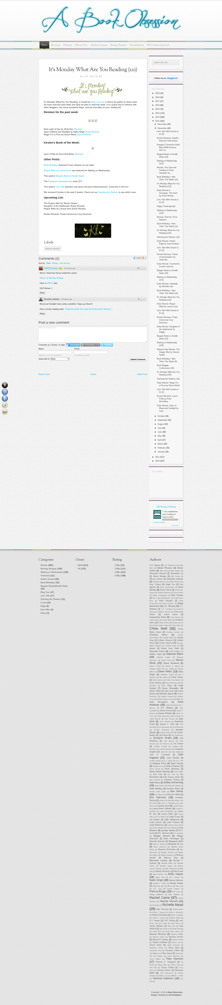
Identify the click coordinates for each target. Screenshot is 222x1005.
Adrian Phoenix (164, 568)
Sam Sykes (175, 923)
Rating (55, 263)
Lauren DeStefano (167, 811)
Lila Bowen (155, 820)
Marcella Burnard (157, 841)
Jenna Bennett (178, 727)
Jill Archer (163, 735)
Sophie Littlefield (160, 942)
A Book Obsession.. (174, 992)
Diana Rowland (171, 663)
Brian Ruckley (167, 603)
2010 (157, 461)
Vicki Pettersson (166, 973)
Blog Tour (45, 592)
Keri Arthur (176, 791)
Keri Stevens (159, 794)
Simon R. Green (160, 939)
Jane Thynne (169, 719)
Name (41, 349)
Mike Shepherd (171, 869)
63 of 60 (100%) (159, 522)
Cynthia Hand (171, 646)
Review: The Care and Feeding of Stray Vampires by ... (166, 170)
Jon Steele (178, 744)
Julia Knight (176, 752)
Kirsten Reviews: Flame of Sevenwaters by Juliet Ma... (167, 257)
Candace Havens (164, 612)
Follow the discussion (144, 257)
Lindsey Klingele (158, 828)
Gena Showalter (170, 688)
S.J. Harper (155, 921)
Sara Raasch (164, 929)
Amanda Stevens (159, 582)
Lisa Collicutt (171, 828)
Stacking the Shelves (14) (168, 379)
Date (49, 263)
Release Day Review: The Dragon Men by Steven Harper (168, 352)
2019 (157, 93)
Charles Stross (163, 623)
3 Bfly (117, 568)
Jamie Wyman (155, 719)
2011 (157, 457)
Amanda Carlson (175, 579)
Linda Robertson (157, 825)
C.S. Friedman (166, 609)
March (160, 444)
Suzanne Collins (172, 950)
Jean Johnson (164, 721)
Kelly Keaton (159, 786)
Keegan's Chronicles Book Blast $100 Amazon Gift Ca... (168, 147)
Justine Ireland (155, 761)
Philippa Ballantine (156, 894)
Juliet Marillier (172, 758)
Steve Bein (173, 948)
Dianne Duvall (155, 666)
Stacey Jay (176, 942)
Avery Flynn (178, 593)
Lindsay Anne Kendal (175, 825)
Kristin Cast (179, 800)
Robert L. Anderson (176, 912)
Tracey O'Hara (167, 968)
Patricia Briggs (158, 891)
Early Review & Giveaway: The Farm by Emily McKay (167, 193)
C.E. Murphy (169, 606)
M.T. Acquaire (178, 833)
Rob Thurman (162, 909)
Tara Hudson (158, 956)
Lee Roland (161, 817)
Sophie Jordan (177, 940)
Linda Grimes (156, 822)
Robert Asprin (178, 909)
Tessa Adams (155, 959)
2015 (157, 109)
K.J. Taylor (168, 761)
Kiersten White (173, 795)
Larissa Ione (163, 806)
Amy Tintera (155, 584)
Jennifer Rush (165, 732)
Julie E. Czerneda (160, 755)
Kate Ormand (155, 780)
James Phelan (165, 713)
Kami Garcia (177, 763)
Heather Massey (163, 699)
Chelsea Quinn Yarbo (160, 625)
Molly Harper (175, 874)
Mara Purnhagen (171, 839)
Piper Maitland (174, 894)
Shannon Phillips (177, 934)
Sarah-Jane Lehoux (172, 931)
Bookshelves (137, 45)
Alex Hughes (175, 571)
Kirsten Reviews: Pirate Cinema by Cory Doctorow (167, 320)
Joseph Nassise (165, 749)
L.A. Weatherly (170, 803)
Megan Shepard (167, 855)
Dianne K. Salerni (172, 666)
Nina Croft (179, 886)
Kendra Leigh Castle (158, 791)
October (161, 416)
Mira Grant (178, 871)
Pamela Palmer (173, 889)
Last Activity (64, 263)
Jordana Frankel (160, 746)
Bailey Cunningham (160, 595)
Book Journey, (98, 102)
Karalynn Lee (158, 766)
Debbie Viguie (156, 654)
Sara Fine (171, 926)
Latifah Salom (178, 806)
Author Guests (99, 45)
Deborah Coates (164, 657)
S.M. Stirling (169, 921)
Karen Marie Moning (160, 771)
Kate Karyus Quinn (171, 777)
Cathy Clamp (154, 620)
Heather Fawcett (167, 696)
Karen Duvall (155, 769)
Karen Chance (173, 766)
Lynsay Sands (168, 830)
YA (79, 568)
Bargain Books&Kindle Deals (54, 586)
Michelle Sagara (166, 866)
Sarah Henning (177, 929)
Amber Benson (174, 582)
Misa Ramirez (158, 874)
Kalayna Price (159, 763)
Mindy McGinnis (163, 871)
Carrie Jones (171, 614)
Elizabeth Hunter (167, 674)
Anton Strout (165, 590)
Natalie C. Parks (159, 883)
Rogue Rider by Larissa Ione (57, 170)
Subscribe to (44, 359)
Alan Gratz (164, 571)
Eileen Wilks (165, 671)
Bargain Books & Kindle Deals (70, 176)
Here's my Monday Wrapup (51, 278)
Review (44, 565)
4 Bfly (117, 572)
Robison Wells (174, 918)
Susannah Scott (156, 950)
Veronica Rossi (164, 970)
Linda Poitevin (173, 822)
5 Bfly (117, 575)
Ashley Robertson (164, 593)
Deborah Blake (174, 654)
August (161, 424)
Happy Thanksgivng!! (166, 206)
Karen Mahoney (172, 769)
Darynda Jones (157, 651)
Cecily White (167, 620)
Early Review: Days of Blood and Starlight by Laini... (168, 408)
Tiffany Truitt (175, 965)
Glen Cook (169, 691)
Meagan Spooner (167, 852)
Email (76, 349)
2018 (157, 97)
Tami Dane (179, 953)
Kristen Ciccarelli (165, 800)
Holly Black (176, 699)
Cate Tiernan (175, 617)
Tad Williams (154, 953)
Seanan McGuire (158, 934)
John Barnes (169, 741)
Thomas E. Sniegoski (166, 962)
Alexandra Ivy (177, 573)
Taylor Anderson (173, 956)
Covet (43, 602)
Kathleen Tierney (172, 780)
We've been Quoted (158, 45)
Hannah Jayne (166, 693)
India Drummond (172, 705)
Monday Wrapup (52, 249)
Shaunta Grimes (176, 937)
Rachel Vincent (169, 901)
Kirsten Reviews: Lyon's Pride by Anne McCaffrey (167, 399)
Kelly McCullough (174, 786)
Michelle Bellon (167, 863)
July (159, 428)
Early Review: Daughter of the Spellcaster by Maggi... (168, 329)
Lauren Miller (167, 814)
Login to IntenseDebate (73, 344)
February (161, 448)
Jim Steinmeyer (177, 735)
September (162, 420)
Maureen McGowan (166, 849)
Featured (45, 575)
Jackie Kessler (166, 711)
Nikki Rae (157, 886)
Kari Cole (157, 774)
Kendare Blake (173, 789)
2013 (157, 117)
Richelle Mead (172, 905)
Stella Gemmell (173, 945)
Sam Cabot (162, 923)
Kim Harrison (158, 797)
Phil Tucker (176, 892)
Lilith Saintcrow (171, 819)
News (43, 613)
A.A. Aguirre (155, 565)
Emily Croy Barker (173, 680)
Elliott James (177, 677)
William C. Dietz (177, 976)
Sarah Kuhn (157, 931)
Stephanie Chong (156, 948)
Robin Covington (177, 915)
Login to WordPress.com (90, 344)
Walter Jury (163, 976)
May (159, 436)
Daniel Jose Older (170, 648)
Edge (43, 606)
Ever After (45, 609)
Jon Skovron (164, 744)
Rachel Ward (154, 905)
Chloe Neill (158, 628)
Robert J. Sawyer (158, 912)
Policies (67, 45)
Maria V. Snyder (159, 844)
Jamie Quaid (161, 716)
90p (60, 268)
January (161, 452)
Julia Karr (164, 752)
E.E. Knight (169, 669)
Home (44, 45)
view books (175, 525)
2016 (157, 105)
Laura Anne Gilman (161, 808)
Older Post (142, 374)
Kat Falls (171, 774)
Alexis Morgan (159, 576)
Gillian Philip (155, 691)
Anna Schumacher (167, 587)
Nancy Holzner (176, 880)
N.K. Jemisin (174, 877)
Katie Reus (155, 782)
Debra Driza (166, 660)
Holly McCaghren (159, 702)
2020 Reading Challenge (166, 506)
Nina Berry (168, 886)
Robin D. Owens (159, 918)
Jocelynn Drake (162, 737)
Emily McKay (155, 683)
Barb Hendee (177, 595)
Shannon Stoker (159, 937)
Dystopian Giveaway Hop (60, 181)
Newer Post (44, 374)
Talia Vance (167, 953)
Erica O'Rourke (171, 683)
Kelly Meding (156, 788)
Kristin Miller (156, 803)
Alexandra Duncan (158, 573)
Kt (163, 511)
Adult (80, 565)
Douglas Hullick (155, 669)
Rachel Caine (160, 897)
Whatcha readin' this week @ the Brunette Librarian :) (89, 309)
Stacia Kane (155, 945)
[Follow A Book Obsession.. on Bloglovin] (166, 79)
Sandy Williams (157, 926)
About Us (81, 45)
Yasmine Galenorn (163, 978)
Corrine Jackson (166, 643)
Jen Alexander (164, 727)
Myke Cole (160, 877)
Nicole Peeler (176, 883)
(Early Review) (92, 132)
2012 (157, 121)
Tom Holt (153, 967)
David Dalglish (174, 651)
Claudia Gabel (168, 638)
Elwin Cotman (158, 680)
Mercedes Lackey (158, 860)
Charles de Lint (177, 623)
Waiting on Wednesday (52, 572)
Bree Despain (166, 601)
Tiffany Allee (162, 965)
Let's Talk (60, 187)
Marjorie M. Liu (175, 844)
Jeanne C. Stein (167, 724)
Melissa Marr (171, 858)
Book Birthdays (51, 165)
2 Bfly (117, 565)
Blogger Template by (166, 995)
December (162, 124)
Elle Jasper (163, 677)
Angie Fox (170, 584)
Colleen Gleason (165, 640)
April (160, 440)
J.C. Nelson (167, 708)
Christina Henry (158, 635)
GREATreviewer (51, 268)
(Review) (78, 129)
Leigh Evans (174, 817)
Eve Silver (167, 686)
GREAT (50, 283)
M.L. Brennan (164, 833)
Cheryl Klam (175, 625)
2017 (157, 101)
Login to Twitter (107, 344)
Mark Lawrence (160, 847)
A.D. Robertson (170, 565)
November (162, 128)
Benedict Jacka (169, 598)
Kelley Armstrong (173, 782)
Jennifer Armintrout (161, 730)
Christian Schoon (173, 632)
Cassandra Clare (158, 617)
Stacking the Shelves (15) (168, 237)
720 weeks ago (69, 268)
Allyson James (156, 579)
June (160, 432)
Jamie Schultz (175, 716)
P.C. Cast (157, 889)
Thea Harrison (174, 958)
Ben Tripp (156, 598)
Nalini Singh (156, 880)
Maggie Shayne (162, 836)
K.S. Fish (179, 761)
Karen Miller (178, 772)
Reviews (56, 45)
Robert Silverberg (159, 915)
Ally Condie (175, 576)
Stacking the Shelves (108, 192)
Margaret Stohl (176, 841)
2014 (157, 113)
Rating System (118, 45)
